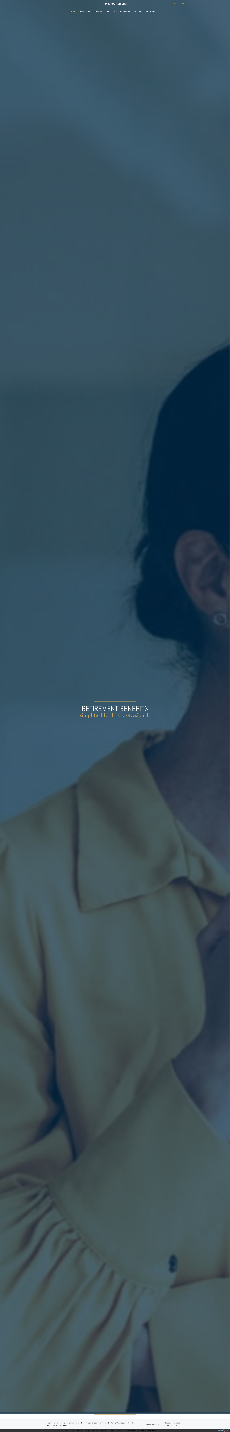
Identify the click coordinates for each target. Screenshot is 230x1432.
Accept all (177, 1424)
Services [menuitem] (84, 11)
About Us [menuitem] (111, 11)
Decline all (168, 1424)
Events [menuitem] (135, 11)
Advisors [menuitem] (124, 11)
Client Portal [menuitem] (150, 11)
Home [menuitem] (73, 11)
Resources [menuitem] (97, 11)
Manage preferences (153, 1424)
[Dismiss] (227, 1422)
